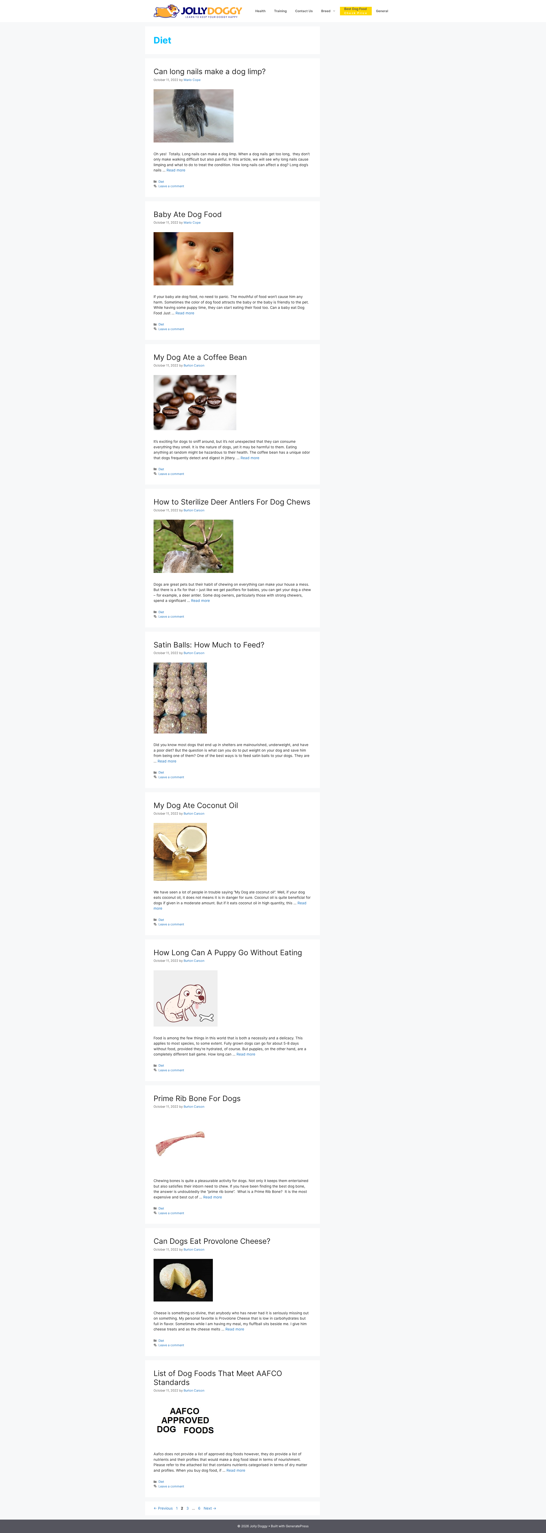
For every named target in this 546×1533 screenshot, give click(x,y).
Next (210, 1508)
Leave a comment (171, 186)
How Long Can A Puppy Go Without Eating (228, 952)
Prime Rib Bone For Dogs (197, 1098)
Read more (176, 170)
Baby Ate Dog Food (188, 214)
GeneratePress (297, 1526)
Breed (325, 11)
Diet (161, 181)
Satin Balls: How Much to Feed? (209, 644)
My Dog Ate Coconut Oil (196, 805)
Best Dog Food (355, 11)
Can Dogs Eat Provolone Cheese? (212, 1241)
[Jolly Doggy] (198, 11)
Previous (163, 1508)
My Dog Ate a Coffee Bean (200, 357)
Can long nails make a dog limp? (210, 71)
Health (260, 11)
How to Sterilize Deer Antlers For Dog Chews (232, 501)
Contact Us (304, 11)
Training (280, 11)
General (382, 11)
